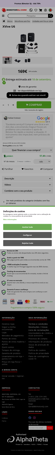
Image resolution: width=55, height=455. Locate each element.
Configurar (27, 235)
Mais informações (10, 219)
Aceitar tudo (27, 227)
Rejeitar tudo (27, 243)
